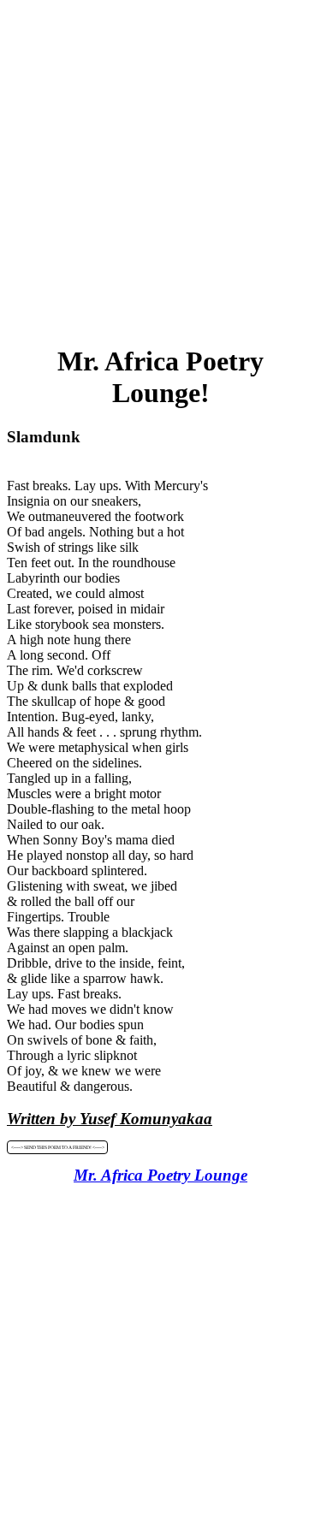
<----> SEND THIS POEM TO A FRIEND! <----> (57, 1147)
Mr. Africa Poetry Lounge (160, 1175)
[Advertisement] (160, 167)
